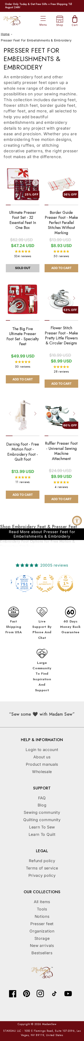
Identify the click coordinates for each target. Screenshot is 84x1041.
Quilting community (42, 819)
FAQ (42, 798)
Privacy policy (42, 875)
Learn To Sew (42, 827)
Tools (42, 909)
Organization (42, 931)
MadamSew (49, 1024)
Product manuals (42, 764)
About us (42, 757)
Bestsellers (42, 953)
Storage (42, 938)
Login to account (42, 749)
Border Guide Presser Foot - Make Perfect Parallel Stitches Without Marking (61, 222)
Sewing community (42, 812)
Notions (42, 916)
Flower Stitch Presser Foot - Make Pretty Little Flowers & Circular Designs (61, 336)
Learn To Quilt (42, 834)
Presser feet (42, 923)
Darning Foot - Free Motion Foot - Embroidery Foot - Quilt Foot (22, 452)
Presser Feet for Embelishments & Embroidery (36, 40)
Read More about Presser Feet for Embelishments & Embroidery (42, 533)
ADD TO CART (61, 268)
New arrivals (42, 945)
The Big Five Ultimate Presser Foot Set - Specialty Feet (22, 336)
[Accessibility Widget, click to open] (77, 520)
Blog (42, 805)
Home (5, 34)
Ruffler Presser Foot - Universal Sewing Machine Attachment (61, 451)
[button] (43, 18)
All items (42, 901)
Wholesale (42, 771)
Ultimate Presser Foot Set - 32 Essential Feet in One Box (22, 220)
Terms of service (42, 868)
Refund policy (42, 860)
